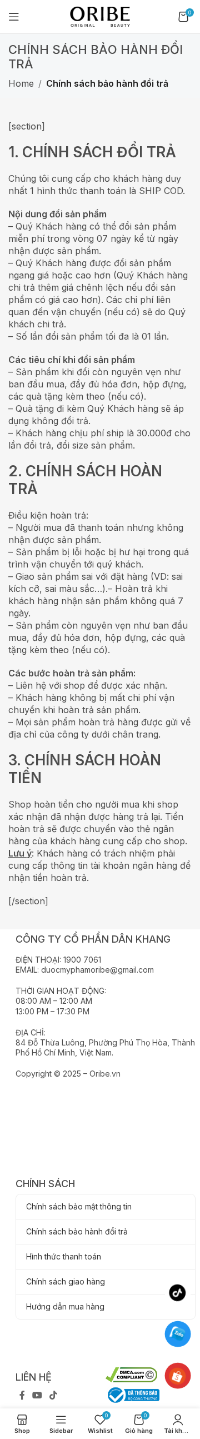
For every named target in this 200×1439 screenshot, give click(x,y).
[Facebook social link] (22, 1395)
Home (21, 83)
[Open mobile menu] (14, 17)
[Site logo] (99, 15)
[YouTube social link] (37, 1395)
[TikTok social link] (53, 1395)
